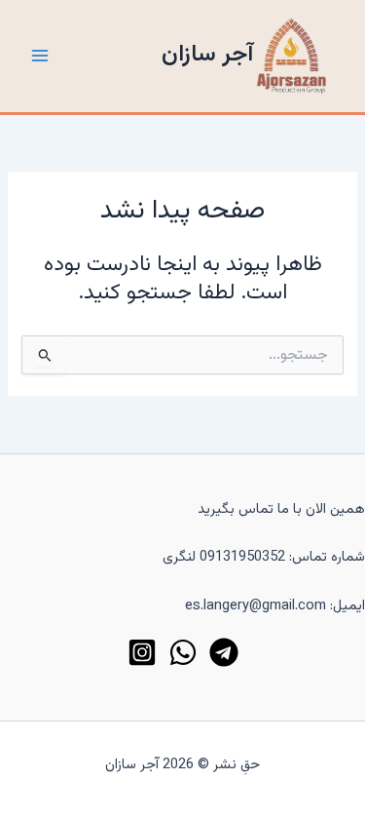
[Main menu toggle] (39, 55)
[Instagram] (142, 652)
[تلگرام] (223, 652)
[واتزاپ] (183, 652)
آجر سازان (207, 55)
